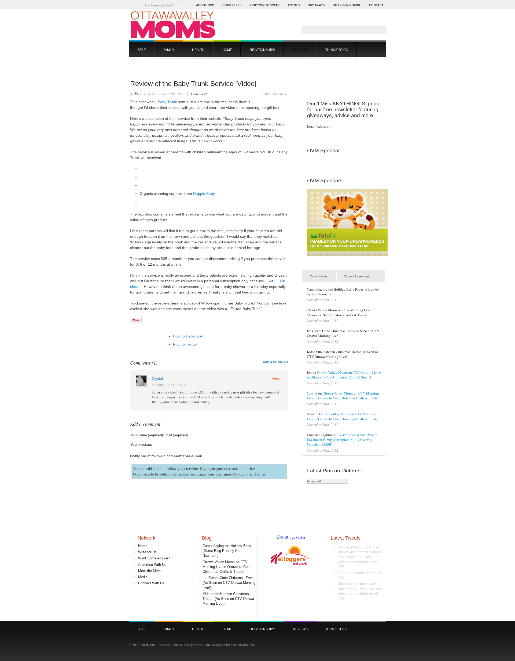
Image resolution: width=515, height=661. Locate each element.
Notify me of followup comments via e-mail (166, 456)
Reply (276, 378)
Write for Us (147, 552)
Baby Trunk (167, 102)
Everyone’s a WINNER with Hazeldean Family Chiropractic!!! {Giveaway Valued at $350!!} (342, 439)
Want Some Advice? (154, 558)
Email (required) (175, 435)
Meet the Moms (150, 571)
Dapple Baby (204, 193)
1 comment (198, 93)
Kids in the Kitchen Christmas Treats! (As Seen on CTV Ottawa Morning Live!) (343, 354)
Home (142, 546)
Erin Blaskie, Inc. (243, 644)
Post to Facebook (188, 336)
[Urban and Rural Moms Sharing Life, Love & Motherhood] (172, 38)
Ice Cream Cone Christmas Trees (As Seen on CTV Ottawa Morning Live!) (229, 582)
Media (143, 577)
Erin (138, 93)
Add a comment (275, 362)
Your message (142, 445)
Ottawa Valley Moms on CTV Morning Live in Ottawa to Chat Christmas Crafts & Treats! (340, 312)
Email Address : (318, 126)
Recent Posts (319, 275)
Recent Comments (357, 275)
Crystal (157, 379)
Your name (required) (147, 435)
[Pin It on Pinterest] (136, 319)
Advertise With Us (152, 565)
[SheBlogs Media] (291, 537)
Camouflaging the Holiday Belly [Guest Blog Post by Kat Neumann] (227, 551)
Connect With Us (151, 583)
